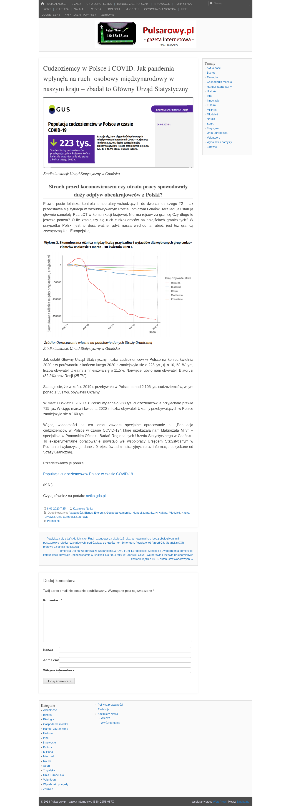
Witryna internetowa (58, 670)
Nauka (78, 9)
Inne (184, 9)
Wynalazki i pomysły (80, 14)
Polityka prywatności (110, 704)
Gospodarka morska (160, 9)
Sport (46, 9)
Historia (94, 9)
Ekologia (113, 9)
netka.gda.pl (96, 496)
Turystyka (183, 3)
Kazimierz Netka (83, 508)
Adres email (52, 660)
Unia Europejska (99, 3)
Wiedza (105, 718)
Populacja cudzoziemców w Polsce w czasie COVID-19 (88, 474)
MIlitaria (212, 110)
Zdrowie (107, 14)
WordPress (220, 801)
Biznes (76, 3)
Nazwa (48, 650)
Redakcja (104, 709)
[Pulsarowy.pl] (145, 46)
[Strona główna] (42, 4)
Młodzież (132, 9)
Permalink (53, 520)
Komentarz (52, 600)
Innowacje (162, 3)
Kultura (62, 9)
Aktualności (56, 3)
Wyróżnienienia (110, 722)
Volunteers (51, 14)
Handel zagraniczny (133, 3)
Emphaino (243, 801)
